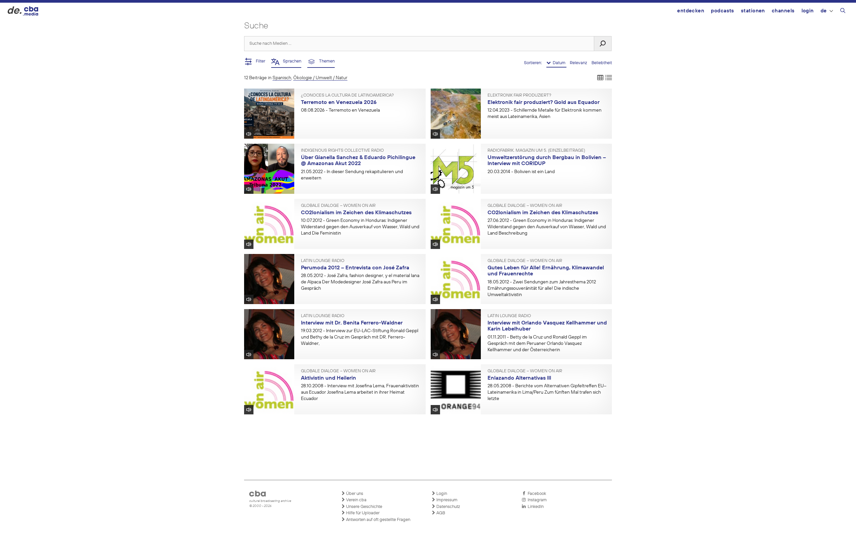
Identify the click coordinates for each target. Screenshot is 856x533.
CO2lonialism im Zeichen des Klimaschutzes (356, 213)
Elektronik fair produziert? (519, 96)
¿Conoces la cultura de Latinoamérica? (347, 96)
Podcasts (722, 10)
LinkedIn (535, 507)
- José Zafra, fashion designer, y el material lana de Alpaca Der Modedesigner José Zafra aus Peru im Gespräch (360, 282)
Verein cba (355, 500)
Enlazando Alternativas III (519, 378)
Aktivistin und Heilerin (328, 378)
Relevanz (579, 63)
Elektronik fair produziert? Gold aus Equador (544, 102)
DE (824, 10)
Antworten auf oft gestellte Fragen (377, 520)
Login (807, 10)
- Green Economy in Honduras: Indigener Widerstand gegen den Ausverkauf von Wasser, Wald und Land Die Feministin (360, 227)
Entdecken (690, 10)
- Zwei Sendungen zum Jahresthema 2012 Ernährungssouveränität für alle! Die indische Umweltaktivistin (542, 288)
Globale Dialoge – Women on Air (338, 206)
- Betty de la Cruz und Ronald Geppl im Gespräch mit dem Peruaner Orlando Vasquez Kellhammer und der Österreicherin (537, 343)
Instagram (536, 500)
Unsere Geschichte (363, 507)
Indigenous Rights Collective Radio (342, 151)
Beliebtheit (602, 63)
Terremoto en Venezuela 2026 (339, 102)
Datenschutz (447, 507)
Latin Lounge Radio (322, 261)
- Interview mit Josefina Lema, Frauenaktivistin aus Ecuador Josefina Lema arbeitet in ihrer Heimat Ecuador (360, 392)
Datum (558, 63)
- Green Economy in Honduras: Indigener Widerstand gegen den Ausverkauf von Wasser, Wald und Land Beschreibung (547, 227)
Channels (783, 10)
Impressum (446, 500)
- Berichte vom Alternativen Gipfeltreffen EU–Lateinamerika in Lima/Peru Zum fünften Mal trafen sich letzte (547, 392)
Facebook (536, 494)
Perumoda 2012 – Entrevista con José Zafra (355, 268)
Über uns (354, 494)
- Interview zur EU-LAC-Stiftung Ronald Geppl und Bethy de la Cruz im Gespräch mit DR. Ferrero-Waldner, (359, 337)
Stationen (753, 10)
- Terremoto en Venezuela (340, 110)
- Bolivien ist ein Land (521, 171)
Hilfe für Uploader (362, 513)
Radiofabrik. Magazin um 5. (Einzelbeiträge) (536, 151)
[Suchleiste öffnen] (843, 12)
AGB (440, 513)
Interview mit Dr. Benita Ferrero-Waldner (352, 323)
